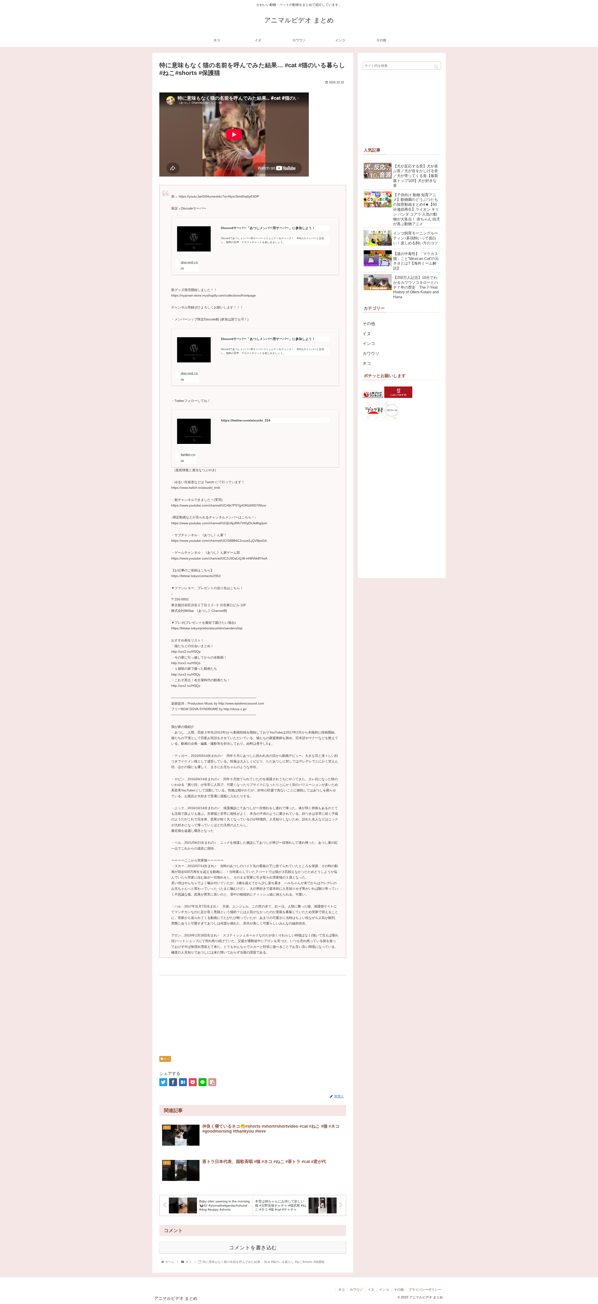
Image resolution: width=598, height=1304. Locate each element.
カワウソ (371, 353)
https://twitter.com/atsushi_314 (245, 420)
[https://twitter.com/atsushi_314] (194, 432)
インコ (369, 343)
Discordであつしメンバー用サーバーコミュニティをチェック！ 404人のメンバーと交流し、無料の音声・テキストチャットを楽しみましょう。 (272, 240)
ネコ (166, 1058)
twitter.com (188, 458)
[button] (436, 67)
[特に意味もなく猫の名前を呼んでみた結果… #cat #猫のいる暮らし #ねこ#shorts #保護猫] (183, 1082)
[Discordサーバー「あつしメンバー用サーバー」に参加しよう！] (194, 239)
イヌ (367, 333)
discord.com (189, 266)
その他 (369, 323)
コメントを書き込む (253, 1248)
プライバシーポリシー (425, 1289)
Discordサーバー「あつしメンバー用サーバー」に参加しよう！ (268, 228)
